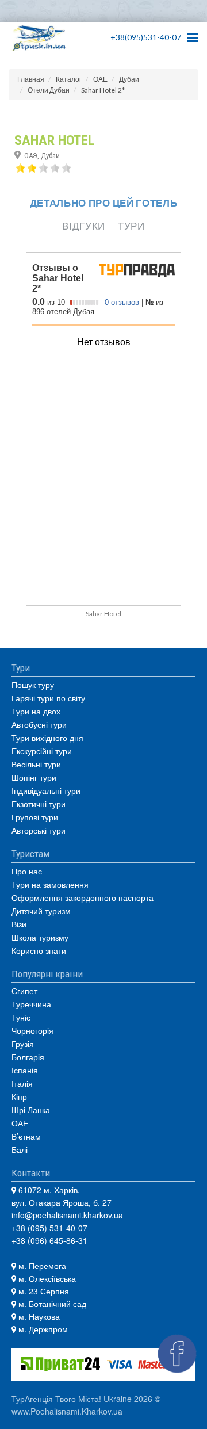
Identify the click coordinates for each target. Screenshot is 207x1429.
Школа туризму (40, 937)
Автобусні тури (39, 724)
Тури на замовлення (50, 884)
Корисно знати (39, 950)
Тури (131, 226)
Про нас (27, 871)
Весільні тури (36, 764)
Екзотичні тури (39, 803)
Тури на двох (36, 711)
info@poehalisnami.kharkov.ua (67, 1215)
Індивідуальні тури (46, 790)
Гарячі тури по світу (48, 698)
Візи (19, 924)
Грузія (23, 1043)
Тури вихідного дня (47, 737)
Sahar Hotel (103, 613)
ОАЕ (100, 79)
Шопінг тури (34, 777)
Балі (20, 1149)
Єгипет (24, 990)
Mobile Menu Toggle (192, 34)
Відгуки (83, 226)
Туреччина (31, 1004)
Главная (30, 79)
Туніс (21, 1017)
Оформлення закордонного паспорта (83, 897)
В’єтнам (26, 1136)
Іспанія (25, 1070)
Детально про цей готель (104, 203)
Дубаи (129, 79)
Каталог (69, 79)
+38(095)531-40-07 (145, 37)
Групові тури (35, 817)
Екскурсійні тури (42, 750)
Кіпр (19, 1096)
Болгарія (28, 1057)
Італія (22, 1083)
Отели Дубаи (49, 90)
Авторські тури (39, 830)
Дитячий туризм (41, 910)
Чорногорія (32, 1030)
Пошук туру (33, 684)
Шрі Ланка (31, 1109)
